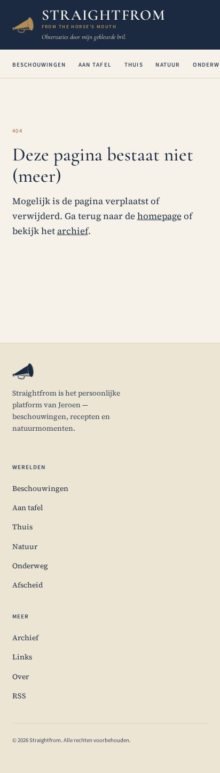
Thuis (133, 65)
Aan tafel (95, 65)
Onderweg (30, 566)
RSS (19, 696)
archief (72, 231)
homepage (159, 216)
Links (22, 657)
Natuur (167, 65)
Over (20, 677)
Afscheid (27, 585)
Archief (25, 638)
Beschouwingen (39, 65)
